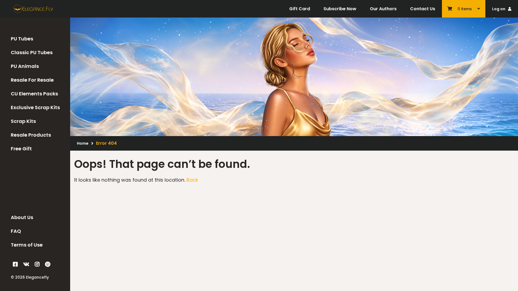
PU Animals (25, 66)
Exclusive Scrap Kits (35, 107)
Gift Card (299, 9)
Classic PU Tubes (32, 52)
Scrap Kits (23, 121)
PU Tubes (22, 38)
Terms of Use (27, 244)
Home (82, 143)
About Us (22, 217)
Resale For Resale (32, 80)
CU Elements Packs (34, 93)
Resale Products (31, 134)
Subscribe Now (339, 9)
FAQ (16, 231)
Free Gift (21, 148)
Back (192, 179)
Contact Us (422, 9)
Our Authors (383, 9)
